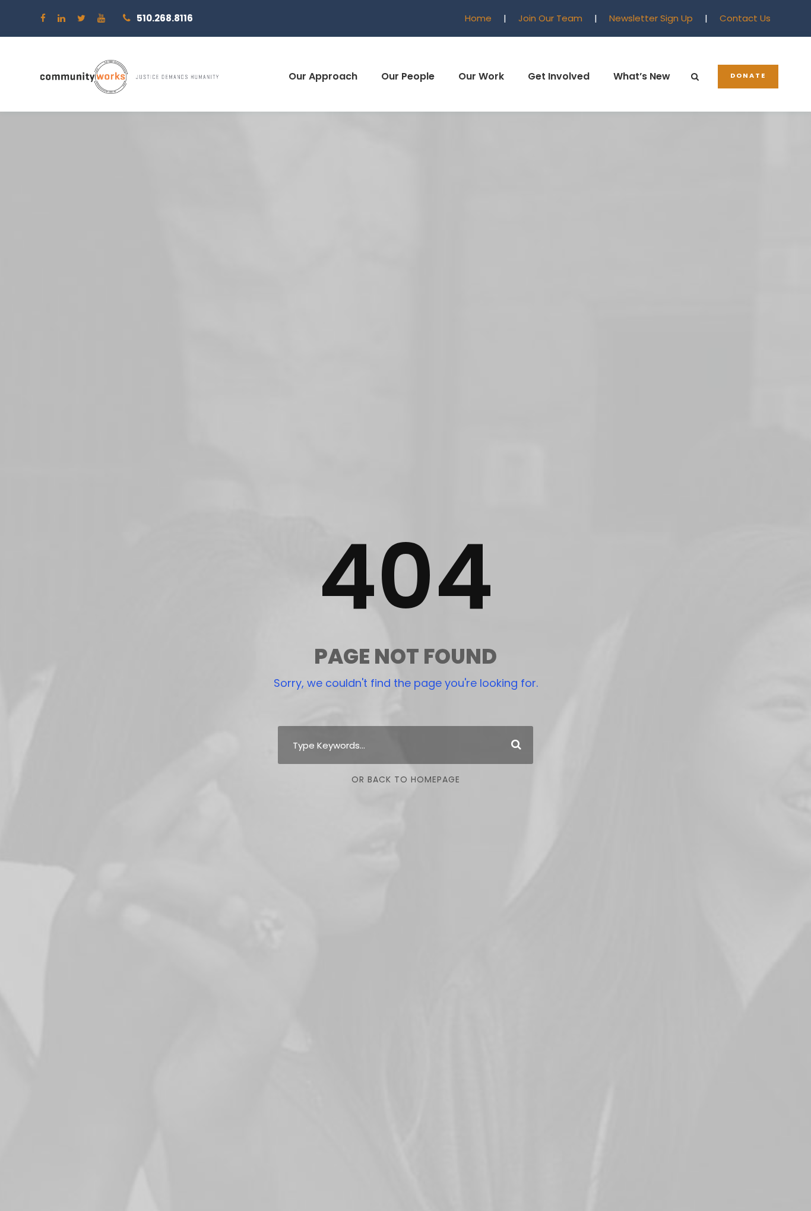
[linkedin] (61, 18)
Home (478, 18)
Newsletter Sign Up (651, 18)
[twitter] (81, 18)
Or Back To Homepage (405, 779)
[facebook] (43, 18)
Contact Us (745, 18)
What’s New (641, 76)
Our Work (481, 76)
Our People (408, 76)
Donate (748, 75)
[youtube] (101, 18)
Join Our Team (550, 18)
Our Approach (323, 76)
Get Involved (559, 76)
